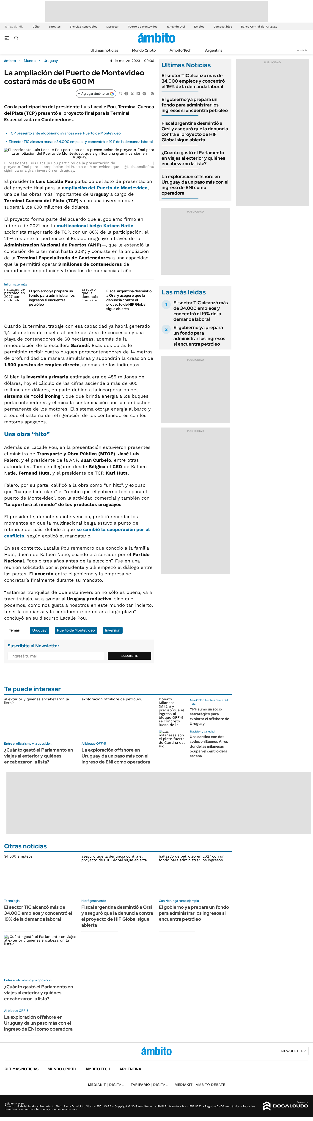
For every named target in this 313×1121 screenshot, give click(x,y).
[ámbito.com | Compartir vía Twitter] (132, 93)
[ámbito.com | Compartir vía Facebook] (126, 93)
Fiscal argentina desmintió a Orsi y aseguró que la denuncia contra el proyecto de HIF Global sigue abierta (129, 300)
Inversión (112, 630)
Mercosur (112, 26)
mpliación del (106, 187)
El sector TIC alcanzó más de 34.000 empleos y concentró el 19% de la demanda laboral (81, 141)
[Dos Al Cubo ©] (285, 1106)
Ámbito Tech (180, 50)
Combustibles (223, 26)
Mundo (30, 61)
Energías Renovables (83, 26)
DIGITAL (106, 1084)
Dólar (36, 26)
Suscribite (129, 655)
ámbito (10, 61)
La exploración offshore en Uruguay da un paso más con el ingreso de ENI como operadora (195, 184)
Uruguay (51, 61)
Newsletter (302, 50)
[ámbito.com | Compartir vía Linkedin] (138, 93)
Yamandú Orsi (176, 26)
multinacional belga (95, 225)
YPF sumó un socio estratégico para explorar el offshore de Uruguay (209, 716)
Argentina (213, 50)
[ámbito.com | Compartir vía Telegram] (144, 93)
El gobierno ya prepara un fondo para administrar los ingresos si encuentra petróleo (52, 298)
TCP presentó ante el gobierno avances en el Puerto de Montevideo (65, 133)
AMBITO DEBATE (200, 1084)
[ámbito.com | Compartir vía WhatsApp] (120, 93)
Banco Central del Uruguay (259, 26)
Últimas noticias (104, 50)
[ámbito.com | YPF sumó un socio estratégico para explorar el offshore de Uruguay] (172, 712)
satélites (54, 26)
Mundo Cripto (144, 50)
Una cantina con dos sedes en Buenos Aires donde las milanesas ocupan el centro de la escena (209, 746)
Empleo (199, 26)
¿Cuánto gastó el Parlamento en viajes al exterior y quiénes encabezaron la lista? (193, 158)
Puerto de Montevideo (142, 26)
